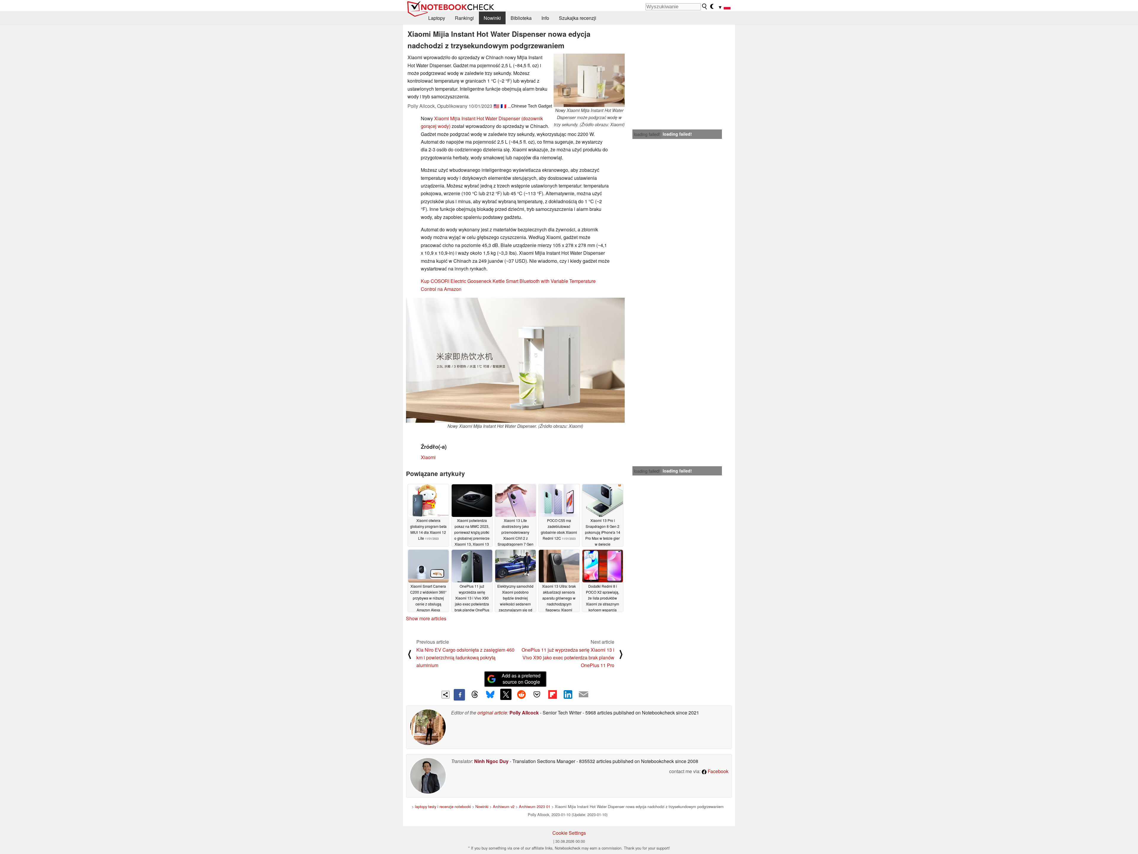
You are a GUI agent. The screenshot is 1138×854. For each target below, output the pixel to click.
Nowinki (492, 18)
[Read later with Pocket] (537, 694)
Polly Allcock (524, 712)
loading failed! (647, 134)
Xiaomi (428, 457)
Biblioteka (521, 18)
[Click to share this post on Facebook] (459, 694)
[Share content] (446, 695)
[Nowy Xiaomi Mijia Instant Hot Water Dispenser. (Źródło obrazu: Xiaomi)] (515, 360)
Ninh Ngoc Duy (491, 761)
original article (492, 712)
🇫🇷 (503, 105)
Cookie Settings (569, 832)
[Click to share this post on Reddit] (521, 694)
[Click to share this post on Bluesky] (490, 694)
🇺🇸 (496, 105)
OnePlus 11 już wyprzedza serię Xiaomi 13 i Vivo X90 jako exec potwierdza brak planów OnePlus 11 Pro (568, 657)
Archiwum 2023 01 (534, 806)
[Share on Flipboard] (552, 694)
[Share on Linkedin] (567, 694)
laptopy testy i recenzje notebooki (443, 806)
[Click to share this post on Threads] (474, 694)
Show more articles (426, 618)
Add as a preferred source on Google (521, 678)
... (509, 105)
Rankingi (464, 18)
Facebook (717, 771)
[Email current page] (583, 694)
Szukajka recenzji (577, 18)
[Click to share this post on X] (506, 694)
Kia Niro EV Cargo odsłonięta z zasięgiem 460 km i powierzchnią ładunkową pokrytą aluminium (465, 657)
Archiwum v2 (503, 806)
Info (545, 18)
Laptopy (436, 18)
